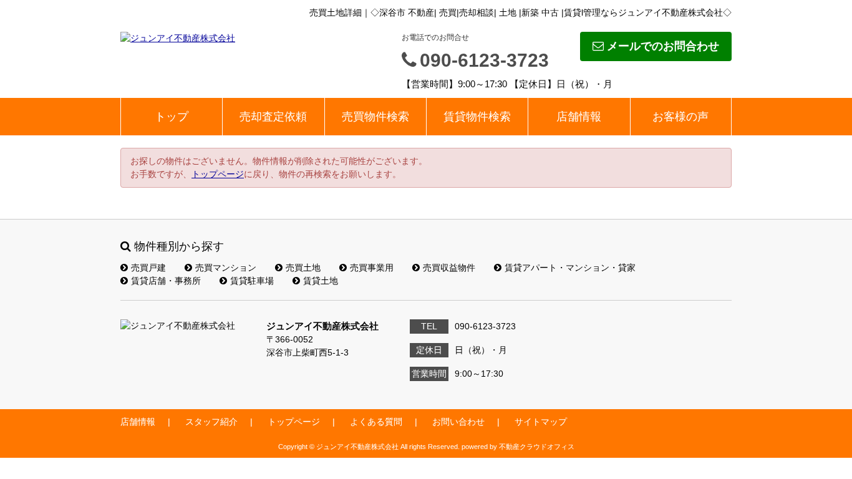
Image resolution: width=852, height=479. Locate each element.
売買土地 (303, 268)
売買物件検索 (375, 116)
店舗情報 (578, 116)
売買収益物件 (449, 268)
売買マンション (225, 268)
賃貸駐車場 (252, 281)
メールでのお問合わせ (663, 46)
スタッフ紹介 (211, 422)
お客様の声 (680, 116)
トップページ (217, 174)
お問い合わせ (458, 422)
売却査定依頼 (273, 116)
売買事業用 (372, 268)
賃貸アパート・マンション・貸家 (570, 268)
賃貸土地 (320, 281)
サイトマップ (541, 422)
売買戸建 (148, 268)
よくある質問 (376, 422)
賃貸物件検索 (477, 116)
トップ (171, 116)
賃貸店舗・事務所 (166, 281)
